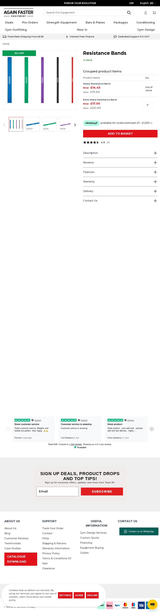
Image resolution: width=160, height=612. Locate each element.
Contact (47, 533)
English (144, 3)
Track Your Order (52, 528)
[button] (39, 80)
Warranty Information (56, 548)
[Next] (75, 125)
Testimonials (12, 543)
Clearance (48, 568)
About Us (10, 528)
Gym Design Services (93, 532)
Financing (86, 542)
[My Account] (146, 13)
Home (5, 43)
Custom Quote (89, 537)
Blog (7, 533)
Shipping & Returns (54, 543)
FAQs (45, 538)
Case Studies (12, 548)
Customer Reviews (16, 538)
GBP (131, 3)
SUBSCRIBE (102, 491)
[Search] (129, 13)
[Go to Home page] (18, 12)
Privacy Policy (51, 553)
